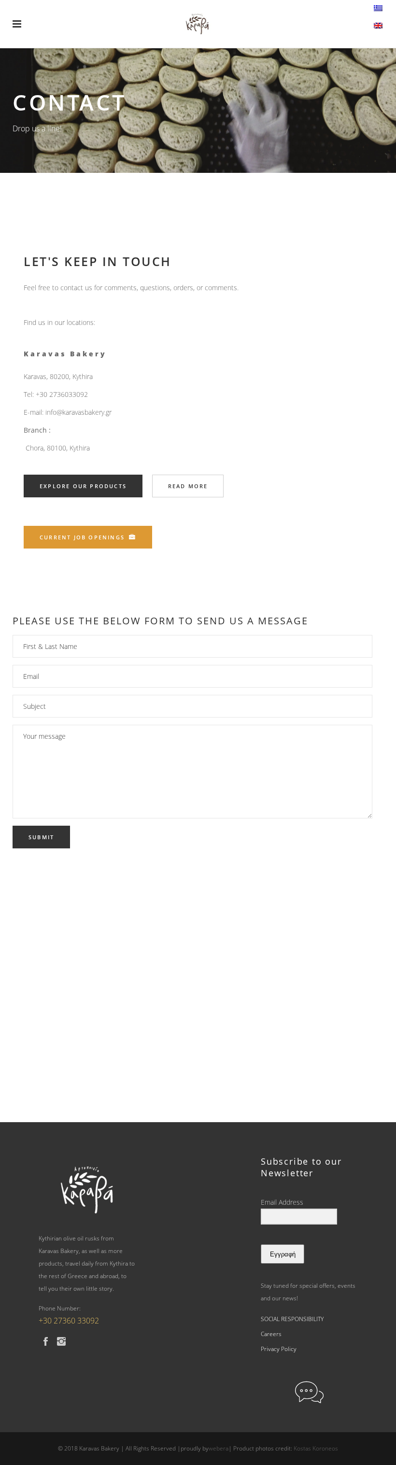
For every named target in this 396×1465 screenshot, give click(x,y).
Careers (271, 1334)
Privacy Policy (279, 1349)
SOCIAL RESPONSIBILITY (292, 1319)
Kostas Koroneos (316, 1448)
